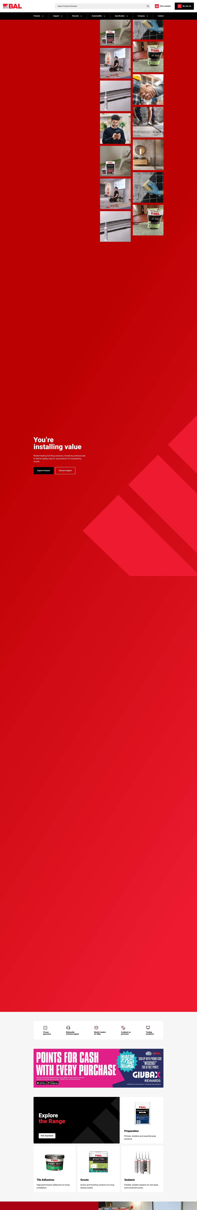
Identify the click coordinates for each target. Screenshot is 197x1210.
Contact (160, 16)
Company (141, 16)
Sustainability (97, 16)
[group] (98, 1068)
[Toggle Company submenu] (147, 16)
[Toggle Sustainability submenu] (104, 16)
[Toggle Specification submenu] (127, 16)
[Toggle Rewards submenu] (81, 16)
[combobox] (102, 6)
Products (37, 16)
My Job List (187, 6)
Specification (120, 16)
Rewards (75, 16)
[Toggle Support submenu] (61, 16)
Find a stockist (165, 6)
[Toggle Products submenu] (43, 16)
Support (56, 16)
